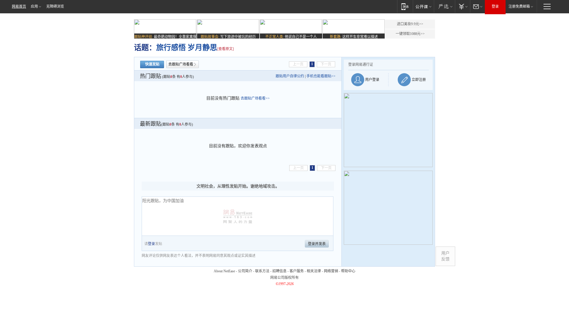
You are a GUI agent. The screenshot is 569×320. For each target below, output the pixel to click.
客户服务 (297, 271)
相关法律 (314, 271)
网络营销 (331, 271)
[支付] (462, 6)
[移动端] (405, 6)
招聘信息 (279, 271)
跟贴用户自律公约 (290, 76)
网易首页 (19, 6)
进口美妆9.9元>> (410, 24)
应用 (34, 6)
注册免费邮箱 (519, 6)
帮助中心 (348, 271)
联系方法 (262, 271)
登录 (495, 6)
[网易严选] (444, 6)
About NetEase (224, 271)
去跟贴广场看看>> (255, 98)
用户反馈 (445, 256)
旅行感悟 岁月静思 (186, 48)
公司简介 (245, 271)
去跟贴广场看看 (180, 64)
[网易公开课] (423, 6)
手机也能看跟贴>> (320, 76)
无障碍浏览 (55, 6)
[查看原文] (225, 49)
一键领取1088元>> (410, 34)
